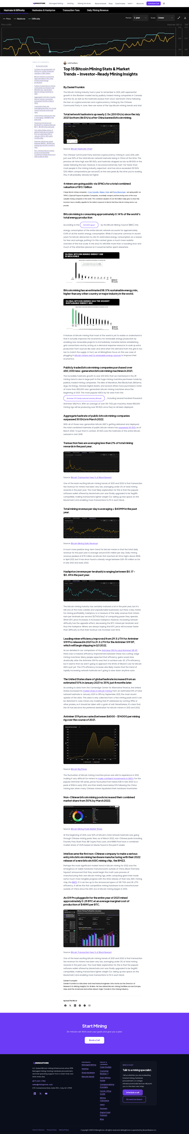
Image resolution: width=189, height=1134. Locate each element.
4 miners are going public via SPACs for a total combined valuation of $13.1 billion (44, 71)
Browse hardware (134, 1099)
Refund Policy (64, 1130)
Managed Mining (89, 1065)
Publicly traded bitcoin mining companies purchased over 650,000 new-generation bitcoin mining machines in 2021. (44, 90)
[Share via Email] (89, 1006)
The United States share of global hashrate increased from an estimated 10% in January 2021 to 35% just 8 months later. (43, 134)
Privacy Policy (52, 1130)
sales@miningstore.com (42, 1084)
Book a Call (94, 1040)
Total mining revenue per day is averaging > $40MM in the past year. (44, 118)
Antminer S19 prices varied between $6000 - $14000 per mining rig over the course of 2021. (44, 144)
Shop (111, 3)
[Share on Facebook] (65, 1006)
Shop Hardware (88, 1073)
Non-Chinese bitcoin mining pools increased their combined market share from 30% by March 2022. (44, 154)
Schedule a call (132, 1092)
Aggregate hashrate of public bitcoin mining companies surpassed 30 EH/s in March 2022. (44, 100)
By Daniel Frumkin (42, 66)
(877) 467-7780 (39, 1081)
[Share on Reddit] (80, 1006)
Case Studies (120, 3)
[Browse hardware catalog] (164, 3)
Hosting (85, 1069)
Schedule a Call (153, 3)
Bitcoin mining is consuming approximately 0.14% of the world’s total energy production (44, 80)
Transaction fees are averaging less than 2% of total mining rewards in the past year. (45, 109)
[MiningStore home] (54, 1063)
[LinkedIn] (34, 1093)
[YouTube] (46, 1093)
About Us (140, 3)
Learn (102, 1104)
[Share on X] (70, 1006)
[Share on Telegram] (85, 1006)
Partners (103, 1108)
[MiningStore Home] (39, 3)
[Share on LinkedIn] (75, 1006)
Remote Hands (100, 3)
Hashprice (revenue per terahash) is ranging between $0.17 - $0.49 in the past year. (45, 125)
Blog (102, 1119)
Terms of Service (38, 1130)
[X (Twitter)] (40, 1093)
